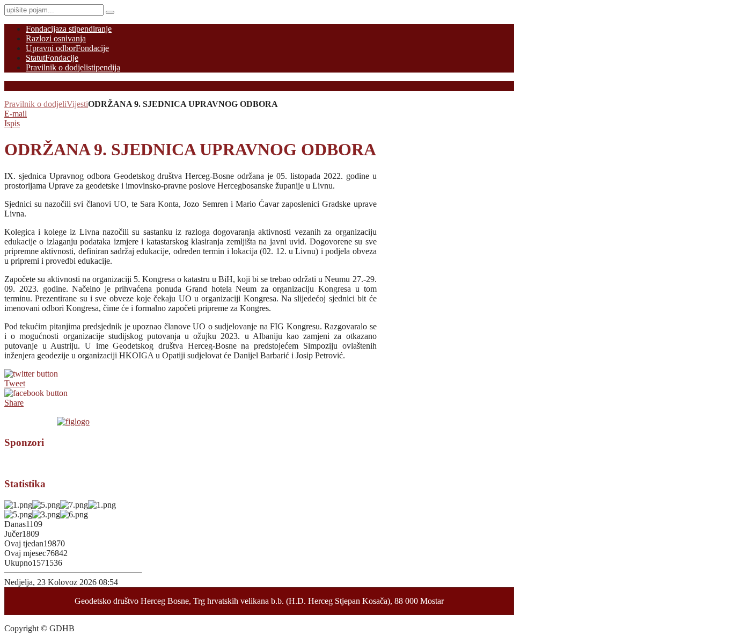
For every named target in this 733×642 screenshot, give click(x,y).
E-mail (15, 113)
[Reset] (110, 12)
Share (14, 402)
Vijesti (77, 104)
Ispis (12, 123)
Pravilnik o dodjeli (35, 104)
